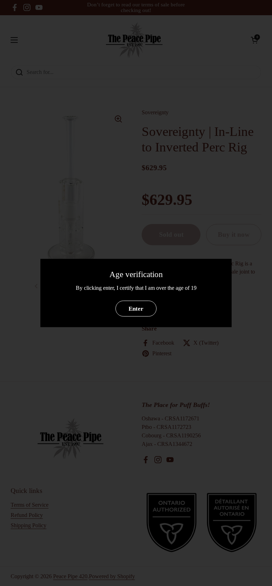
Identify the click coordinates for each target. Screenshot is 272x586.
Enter (136, 308)
